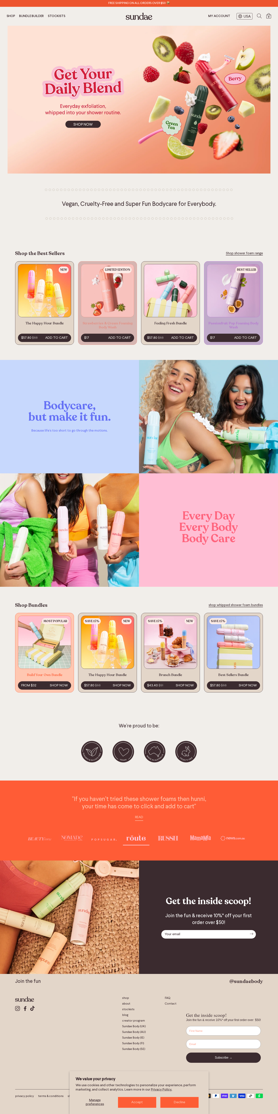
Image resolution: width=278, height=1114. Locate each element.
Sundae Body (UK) (134, 1026)
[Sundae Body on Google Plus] (32, 1008)
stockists (56, 16)
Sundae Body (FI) (133, 1043)
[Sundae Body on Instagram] (17, 1009)
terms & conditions (51, 1096)
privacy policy (24, 1096)
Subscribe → (223, 1057)
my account (219, 16)
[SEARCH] (259, 16)
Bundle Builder (31, 16)
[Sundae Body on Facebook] (25, 1009)
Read (139, 817)
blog (125, 1015)
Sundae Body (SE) (133, 1049)
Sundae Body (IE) (133, 1037)
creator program (133, 1020)
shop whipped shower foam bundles (236, 605)
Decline (179, 1102)
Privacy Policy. (161, 1089)
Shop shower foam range (244, 253)
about (126, 1003)
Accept (137, 1102)
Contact (170, 1003)
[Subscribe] (251, 934)
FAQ (167, 998)
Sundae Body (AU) (134, 1032)
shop (11, 16)
